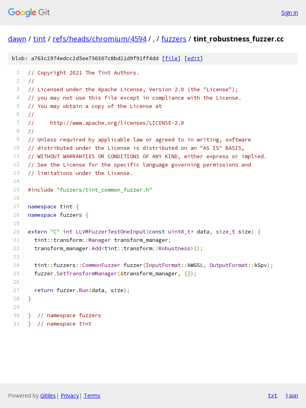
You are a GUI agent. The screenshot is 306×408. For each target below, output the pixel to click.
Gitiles (48, 395)
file (171, 58)
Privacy (70, 395)
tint (39, 38)
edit (193, 58)
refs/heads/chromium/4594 (99, 38)
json (291, 395)
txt (272, 395)
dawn (17, 38)
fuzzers (173, 38)
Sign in (289, 12)
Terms (92, 395)
